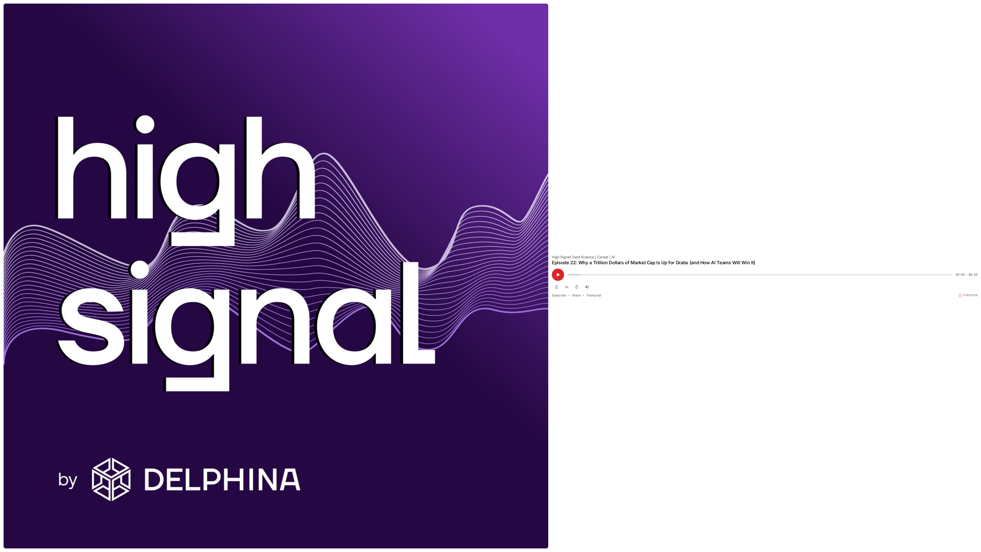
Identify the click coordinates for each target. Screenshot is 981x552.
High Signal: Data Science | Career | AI (583, 257)
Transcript (593, 295)
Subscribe (559, 295)
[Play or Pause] (558, 275)
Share (576, 295)
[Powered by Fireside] (968, 295)
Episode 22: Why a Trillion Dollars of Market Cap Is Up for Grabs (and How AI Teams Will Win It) (653, 262)
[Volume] (587, 287)
